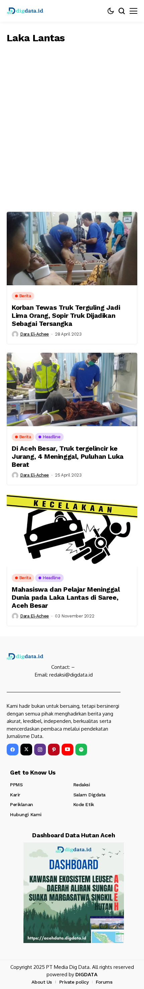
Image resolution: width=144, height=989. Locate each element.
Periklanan (21, 804)
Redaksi (81, 784)
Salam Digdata (89, 794)
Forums (104, 982)
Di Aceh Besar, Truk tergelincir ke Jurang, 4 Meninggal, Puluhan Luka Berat (68, 456)
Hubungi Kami (26, 814)
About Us (41, 982)
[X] (26, 749)
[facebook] (12, 749)
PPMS (16, 784)
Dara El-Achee (34, 334)
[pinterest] (54, 749)
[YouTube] (67, 749)
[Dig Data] (25, 10)
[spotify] (81, 749)
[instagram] (40, 749)
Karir (15, 794)
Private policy (74, 982)
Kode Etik (83, 804)
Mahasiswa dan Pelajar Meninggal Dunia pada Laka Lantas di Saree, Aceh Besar (66, 597)
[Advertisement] (72, 126)
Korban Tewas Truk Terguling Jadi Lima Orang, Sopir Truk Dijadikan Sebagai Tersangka (66, 315)
